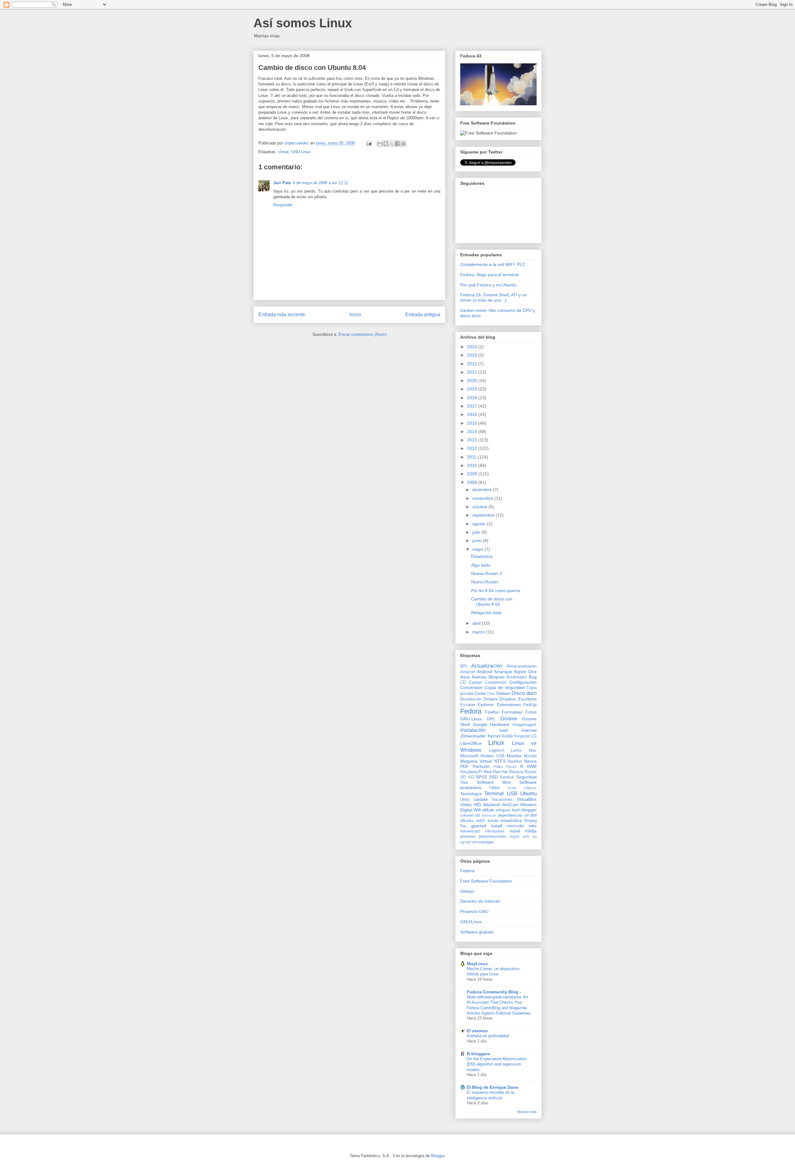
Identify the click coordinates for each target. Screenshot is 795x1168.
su (534, 836)
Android (484, 671)
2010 (472, 465)
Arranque (503, 671)
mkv (533, 825)
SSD (493, 776)
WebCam (510, 805)
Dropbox (507, 698)
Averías (479, 676)
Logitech (496, 750)
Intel (503, 730)
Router (531, 772)
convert (467, 815)
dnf (533, 815)
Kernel (494, 735)
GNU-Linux (301, 151)
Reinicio (516, 772)
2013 (472, 439)
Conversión (471, 687)
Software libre (494, 782)
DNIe (491, 694)
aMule (488, 809)
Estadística (482, 556)
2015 (472, 423)
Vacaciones (502, 799)
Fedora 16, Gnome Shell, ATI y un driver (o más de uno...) (493, 297)
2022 (472, 363)
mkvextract (470, 831)
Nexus (530, 761)
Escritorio (527, 698)
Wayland (491, 804)
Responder (283, 205)
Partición (481, 766)
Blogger (437, 1155)
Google (480, 724)
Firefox (492, 711)
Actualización (486, 666)
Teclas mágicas (522, 788)
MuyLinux (477, 963)
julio (476, 532)
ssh (526, 836)
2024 (472, 346)
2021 (472, 372)
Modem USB (492, 756)
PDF (464, 766)
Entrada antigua (422, 314)
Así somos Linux (302, 23)
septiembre (484, 515)
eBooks (467, 821)
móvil (515, 830)
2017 (472, 406)
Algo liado (480, 565)
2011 (472, 456)
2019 (472, 388)
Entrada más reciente (281, 314)
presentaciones (492, 836)
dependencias (510, 815)
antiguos (503, 810)
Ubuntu (528, 793)
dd (477, 815)
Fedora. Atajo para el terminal (489, 274)
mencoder (515, 826)
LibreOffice (471, 743)
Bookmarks (517, 677)
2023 (472, 355)
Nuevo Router (484, 581)
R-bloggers (478, 1053)
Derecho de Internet (480, 901)
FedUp (530, 704)
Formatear (512, 711)
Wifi (477, 809)
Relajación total (486, 612)
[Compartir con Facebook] (397, 143)
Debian (503, 693)
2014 (472, 431)
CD (463, 682)
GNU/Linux (471, 921)
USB (512, 793)
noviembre (483, 498)
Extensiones (509, 704)
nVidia (531, 830)
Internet (529, 730)
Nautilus (514, 761)
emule (493, 821)
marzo (479, 631)
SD (463, 777)
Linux (496, 742)
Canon (475, 682)
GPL (491, 718)
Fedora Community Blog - (494, 991)
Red (488, 771)
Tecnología (471, 793)
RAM (532, 766)
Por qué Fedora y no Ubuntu (488, 284)
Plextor (511, 767)
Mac (533, 750)
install (496, 825)
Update (481, 799)
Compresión (495, 682)
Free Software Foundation (486, 880)
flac (463, 826)
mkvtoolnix (495, 831)
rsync (515, 836)
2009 (472, 473)
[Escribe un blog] (386, 143)
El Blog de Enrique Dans (492, 1087)
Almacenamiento (522, 666)
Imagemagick (524, 725)
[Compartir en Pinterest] (403, 143)
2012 (472, 448)
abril (477, 623)
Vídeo (466, 804)
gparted (478, 825)
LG (534, 736)
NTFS (500, 761)
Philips (498, 767)
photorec (468, 836)
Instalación (472, 730)
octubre (480, 506)
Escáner (467, 705)
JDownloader (473, 735)
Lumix (516, 750)
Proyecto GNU (474, 911)
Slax (464, 782)
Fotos (531, 711)
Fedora (470, 711)
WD (477, 804)
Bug (533, 676)
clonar (283, 151)
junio (477, 540)
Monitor (514, 755)
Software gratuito (477, 931)
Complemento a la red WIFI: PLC (492, 264)
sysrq (465, 842)
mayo (478, 549)
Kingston (522, 736)
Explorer (486, 704)
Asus (465, 676)
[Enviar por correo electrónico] (380, 143)
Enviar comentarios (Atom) (362, 334)
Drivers (490, 698)
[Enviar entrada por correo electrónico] (368, 143)
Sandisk (507, 777)
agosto (479, 523)
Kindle (507, 736)
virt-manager (482, 842)
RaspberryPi (471, 772)
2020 (472, 380)
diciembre (482, 489)
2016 (472, 414)
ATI (463, 666)
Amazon (467, 672)
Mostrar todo (527, 1112)
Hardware (499, 724)
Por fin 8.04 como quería (495, 590)
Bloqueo (496, 676)
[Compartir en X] (391, 143)
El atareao (477, 1030)
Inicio (355, 314)
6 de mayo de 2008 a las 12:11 (320, 182)
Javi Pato (282, 182)
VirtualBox (527, 799)
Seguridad (526, 776)
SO (471, 777)
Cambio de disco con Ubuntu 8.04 (491, 601)
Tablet (494, 788)
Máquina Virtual (476, 761)
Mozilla (530, 756)
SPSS (481, 776)
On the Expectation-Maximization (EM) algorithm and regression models (497, 1064)
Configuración (523, 682)
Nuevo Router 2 (486, 573)
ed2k (480, 821)
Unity (465, 799)
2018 (472, 397)
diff (527, 815)
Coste (480, 693)
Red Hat (500, 772)
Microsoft (469, 755)
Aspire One (525, 671)
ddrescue (489, 815)
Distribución (470, 699)
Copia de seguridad (504, 687)
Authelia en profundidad (488, 1035)
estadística (511, 820)
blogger (529, 809)
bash (516, 810)
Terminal (494, 793)
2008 (472, 482)
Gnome (508, 719)
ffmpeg (530, 821)
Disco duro (524, 693)
